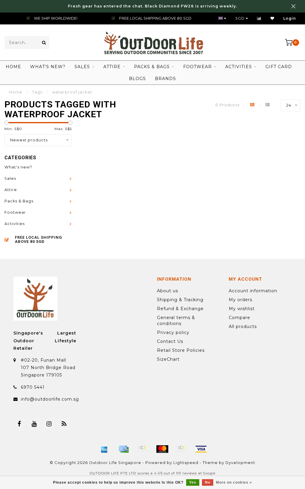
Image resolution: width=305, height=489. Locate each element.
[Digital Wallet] (143, 449)
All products (243, 326)
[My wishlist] (272, 18)
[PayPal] (181, 449)
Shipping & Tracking (180, 299)
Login (289, 18)
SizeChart (168, 359)
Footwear (197, 66)
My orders (240, 299)
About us (167, 290)
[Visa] (201, 449)
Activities (238, 66)
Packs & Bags (152, 66)
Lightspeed (185, 462)
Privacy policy (173, 332)
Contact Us (170, 341)
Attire (112, 66)
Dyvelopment (240, 462)
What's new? (48, 66)
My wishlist (242, 308)
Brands (165, 78)
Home (13, 66)
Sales (82, 66)
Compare (239, 317)
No (207, 482)
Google (209, 473)
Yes (192, 482)
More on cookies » (234, 482)
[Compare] (259, 18)
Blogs (137, 78)
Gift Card (278, 66)
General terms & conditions (176, 320)
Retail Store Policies (181, 350)
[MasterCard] (162, 449)
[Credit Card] (123, 449)
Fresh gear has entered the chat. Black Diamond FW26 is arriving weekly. (152, 6)
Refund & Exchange (180, 308)
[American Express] (104, 449)
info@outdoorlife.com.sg (50, 399)
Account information (253, 290)
